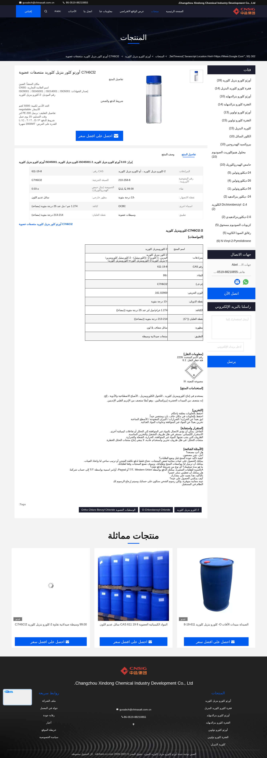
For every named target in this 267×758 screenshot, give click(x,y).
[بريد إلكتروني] (237, 281)
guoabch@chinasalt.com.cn (39, 2)
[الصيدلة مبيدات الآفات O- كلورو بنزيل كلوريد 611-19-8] (216, 585)
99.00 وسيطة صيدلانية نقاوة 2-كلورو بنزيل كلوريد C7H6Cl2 (51, 624)
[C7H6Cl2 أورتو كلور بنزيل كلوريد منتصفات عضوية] (155, 100)
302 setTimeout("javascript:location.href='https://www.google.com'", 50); (212, 56)
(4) (239, 180)
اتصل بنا (88, 11)
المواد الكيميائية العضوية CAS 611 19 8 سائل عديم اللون (133, 624)
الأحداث (72, 11)
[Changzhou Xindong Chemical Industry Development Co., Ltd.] (243, 11)
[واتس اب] (245, 282)
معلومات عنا (105, 11)
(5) (239, 172)
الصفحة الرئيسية (174, 11)
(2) (237, 196)
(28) (234, 80)
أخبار (48, 722)
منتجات (155, 11)
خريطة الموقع (49, 729)
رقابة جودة (49, 715)
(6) (234, 240)
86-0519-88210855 (76, 2)
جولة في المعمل (49, 708)
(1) (239, 188)
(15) (236, 120)
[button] (248, 594)
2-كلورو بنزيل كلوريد (188, 509)
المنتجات (159, 56)
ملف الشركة (49, 700)
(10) (235, 96)
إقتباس (28, 11)
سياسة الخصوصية (48, 737)
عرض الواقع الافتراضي (132, 11)
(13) (237, 112)
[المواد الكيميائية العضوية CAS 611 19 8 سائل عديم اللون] (133, 585)
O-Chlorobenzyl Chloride (156, 509)
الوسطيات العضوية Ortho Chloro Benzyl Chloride (108, 509)
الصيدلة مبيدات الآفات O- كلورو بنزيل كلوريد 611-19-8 (216, 624)
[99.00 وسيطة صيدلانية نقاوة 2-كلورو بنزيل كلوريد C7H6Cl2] (50, 585)
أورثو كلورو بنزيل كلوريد (138, 56)
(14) (233, 88)
